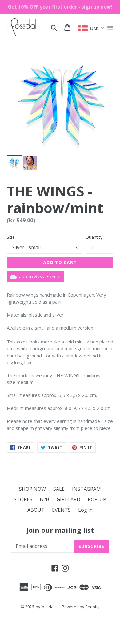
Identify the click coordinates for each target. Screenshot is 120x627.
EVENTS (61, 510)
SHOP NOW (32, 489)
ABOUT (36, 510)
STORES (23, 499)
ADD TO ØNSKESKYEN (39, 277)
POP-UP (97, 499)
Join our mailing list (60, 530)
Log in (85, 510)
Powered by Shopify (81, 606)
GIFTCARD (68, 499)
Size (11, 237)
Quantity (94, 237)
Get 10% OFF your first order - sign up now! (60, 6)
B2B (44, 499)
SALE (59, 489)
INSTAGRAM (86, 489)
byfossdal (45, 606)
